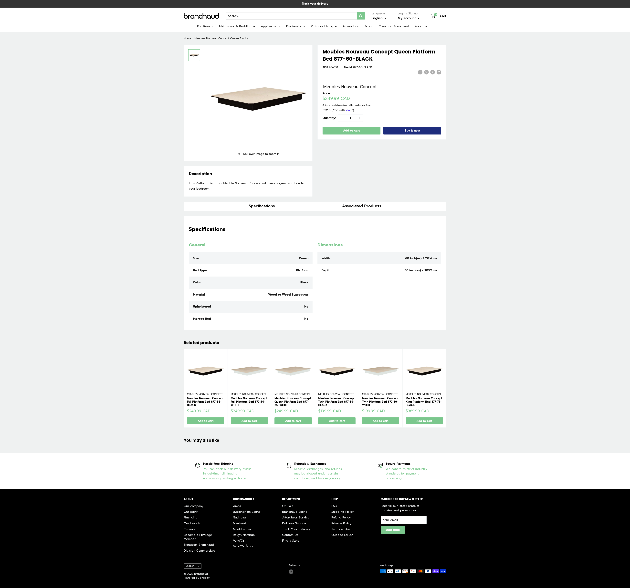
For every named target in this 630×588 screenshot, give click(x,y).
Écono (369, 26)
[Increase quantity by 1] (359, 117)
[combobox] (291, 16)
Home (187, 38)
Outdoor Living (322, 26)
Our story (191, 511)
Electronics (294, 26)
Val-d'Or (238, 540)
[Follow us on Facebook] (291, 571)
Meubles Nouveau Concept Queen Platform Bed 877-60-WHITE (292, 402)
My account (407, 18)
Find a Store (290, 540)
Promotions (351, 26)
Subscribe (393, 529)
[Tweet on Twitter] (432, 72)
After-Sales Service (295, 517)
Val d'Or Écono (243, 546)
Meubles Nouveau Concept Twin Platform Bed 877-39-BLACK (336, 402)
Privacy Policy (341, 523)
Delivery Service (294, 523)
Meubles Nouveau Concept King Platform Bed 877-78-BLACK (424, 402)
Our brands (192, 523)
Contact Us (290, 535)
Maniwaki (239, 523)
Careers (189, 529)
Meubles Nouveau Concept (205, 394)
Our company (193, 506)
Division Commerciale (199, 550)
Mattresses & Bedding (235, 26)
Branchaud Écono (294, 511)
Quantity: (329, 118)
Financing (191, 517)
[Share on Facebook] (420, 72)
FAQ (334, 506)
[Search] (361, 16)
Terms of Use (340, 529)
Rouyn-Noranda (244, 535)
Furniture (203, 26)
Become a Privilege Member (198, 537)
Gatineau (239, 517)
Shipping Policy (342, 511)
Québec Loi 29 (342, 535)
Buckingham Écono (247, 511)
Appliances (269, 26)
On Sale (287, 506)
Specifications (262, 206)
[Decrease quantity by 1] (341, 117)
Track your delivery (315, 3)
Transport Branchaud (394, 26)
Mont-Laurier (242, 529)
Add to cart (351, 130)
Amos (237, 506)
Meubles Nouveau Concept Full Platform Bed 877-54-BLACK (205, 402)
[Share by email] (439, 72)
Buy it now (412, 130)
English (190, 566)
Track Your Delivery (296, 529)
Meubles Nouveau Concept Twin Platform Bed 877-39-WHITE (380, 402)
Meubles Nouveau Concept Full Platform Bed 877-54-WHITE (249, 402)
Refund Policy (341, 517)
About (419, 26)
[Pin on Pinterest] (426, 72)
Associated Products (361, 206)
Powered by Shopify (197, 578)
